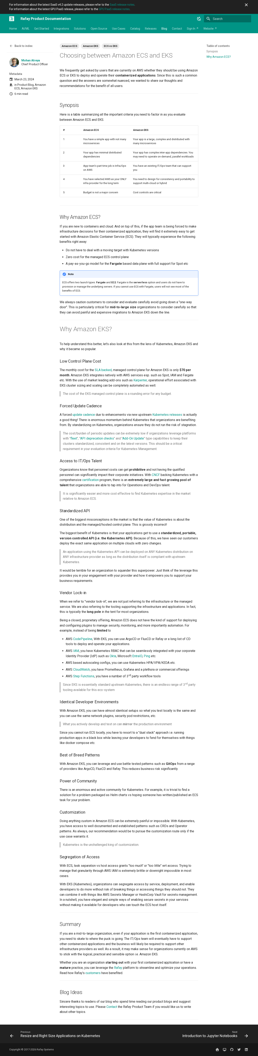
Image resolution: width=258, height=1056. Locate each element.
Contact (177, 28)
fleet (74, 438)
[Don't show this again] (246, 4)
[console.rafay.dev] (224, 1049)
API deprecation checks (97, 438)
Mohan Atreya (30, 60)
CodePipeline (82, 639)
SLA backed (103, 370)
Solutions (80, 28)
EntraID (137, 656)
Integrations (61, 28)
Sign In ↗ (193, 28)
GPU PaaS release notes (114, 9)
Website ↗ (210, 28)
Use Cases (118, 28)
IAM (76, 651)
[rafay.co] (217, 1049)
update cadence (84, 415)
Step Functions (83, 676)
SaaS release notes (122, 4)
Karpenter (140, 380)
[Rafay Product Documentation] (12, 19)
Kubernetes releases (167, 415)
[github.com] (232, 1049)
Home (13, 28)
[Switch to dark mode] (199, 19)
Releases (151, 28)
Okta (113, 656)
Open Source (99, 28)
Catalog (135, 28)
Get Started (41, 28)
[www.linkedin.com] (246, 1049)
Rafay (118, 968)
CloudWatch (81, 669)
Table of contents (218, 46)
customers (93, 973)
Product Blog (25, 84)
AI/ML (25, 28)
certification (90, 480)
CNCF (156, 475)
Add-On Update (133, 438)
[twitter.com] (239, 1049)
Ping (147, 656)
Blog (164, 28)
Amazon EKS (29, 88)
